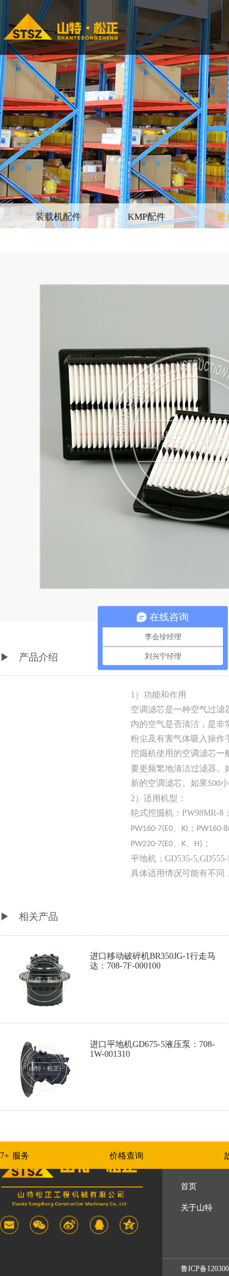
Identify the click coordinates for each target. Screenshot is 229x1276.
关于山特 (197, 1207)
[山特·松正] (61, 27)
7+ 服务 (14, 1155)
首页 (189, 1186)
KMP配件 (146, 217)
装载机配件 (58, 217)
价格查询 (126, 1155)
